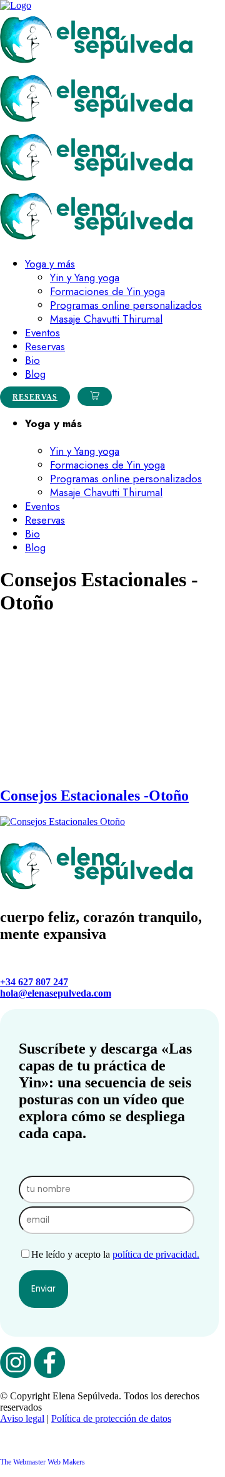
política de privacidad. (155, 1254)
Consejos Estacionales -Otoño (94, 795)
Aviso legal (22, 1418)
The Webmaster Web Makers (42, 1462)
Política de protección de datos (111, 1418)
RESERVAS (35, 397)
